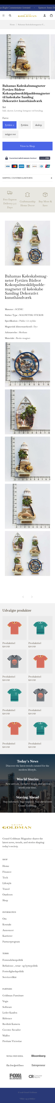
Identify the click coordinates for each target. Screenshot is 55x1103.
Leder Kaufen (9, 1012)
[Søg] (10, 15)
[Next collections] (31, 597)
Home (12, 24)
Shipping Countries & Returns (17, 178)
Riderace (7, 1018)
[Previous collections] (23, 597)
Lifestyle (6, 883)
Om (4, 918)
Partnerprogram (11, 941)
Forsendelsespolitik (12, 960)
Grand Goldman (30, 1092)
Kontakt (6, 924)
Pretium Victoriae (12, 1041)
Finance (6, 871)
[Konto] (44, 15)
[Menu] (3, 15)
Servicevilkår (9, 977)
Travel (5, 889)
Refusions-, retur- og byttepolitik (20, 965)
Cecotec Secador (11, 1029)
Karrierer (7, 935)
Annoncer (8, 930)
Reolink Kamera (11, 1024)
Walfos (6, 1035)
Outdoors (7, 894)
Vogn (5, 1001)
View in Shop (27, 146)
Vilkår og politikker (27, 1099)
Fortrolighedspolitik (13, 971)
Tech (5, 877)
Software (7, 1007)
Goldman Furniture (13, 995)
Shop (5, 900)
